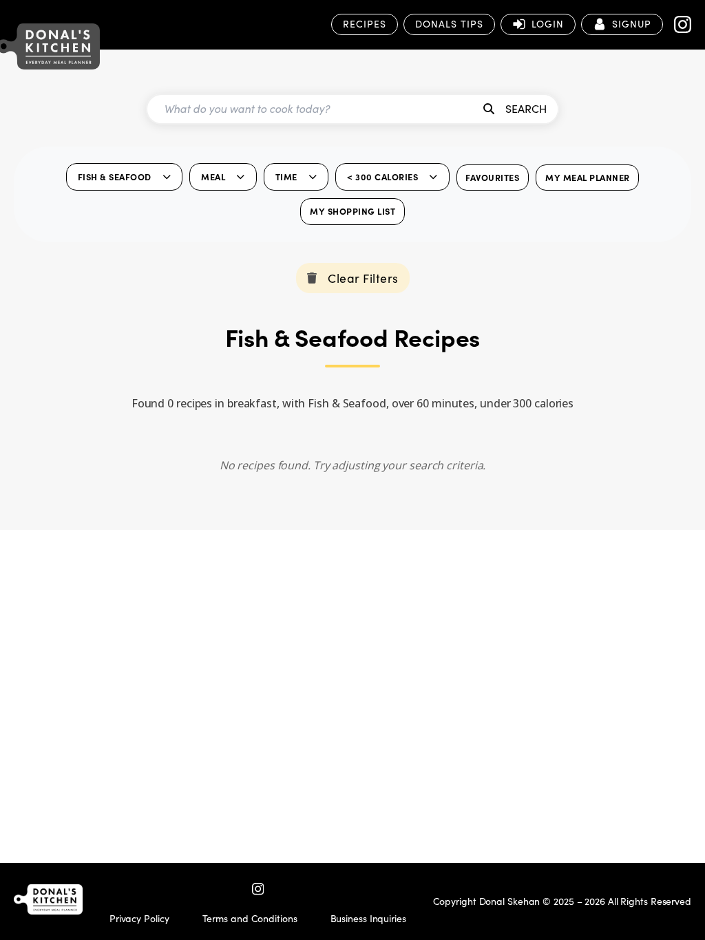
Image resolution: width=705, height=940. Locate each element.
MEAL (213, 176)
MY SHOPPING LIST (352, 211)
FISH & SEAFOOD (114, 176)
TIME (286, 176)
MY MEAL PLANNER (587, 177)
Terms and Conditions (249, 918)
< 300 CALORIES (382, 176)
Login (548, 23)
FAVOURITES (492, 177)
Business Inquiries (368, 918)
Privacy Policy (139, 918)
